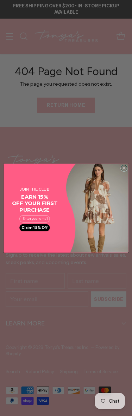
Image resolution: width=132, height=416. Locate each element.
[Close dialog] (124, 168)
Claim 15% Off (34, 227)
